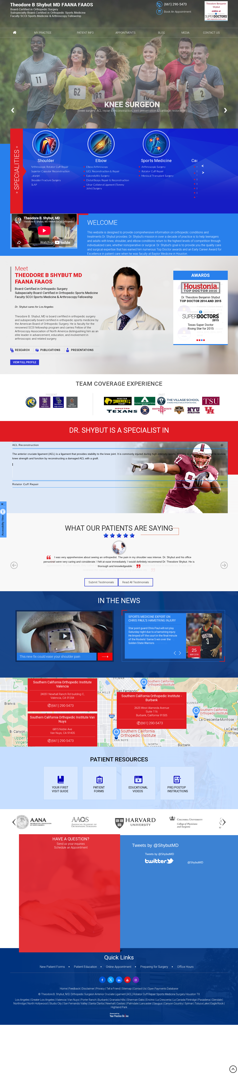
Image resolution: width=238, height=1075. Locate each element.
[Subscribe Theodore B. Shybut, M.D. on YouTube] (127, 979)
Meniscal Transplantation (164, 179)
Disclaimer (88, 988)
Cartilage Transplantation (164, 166)
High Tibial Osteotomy (162, 188)
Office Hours (185, 967)
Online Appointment (118, 967)
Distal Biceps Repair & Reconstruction (61, 180)
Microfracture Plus (160, 183)
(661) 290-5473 (175, 4)
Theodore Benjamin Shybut (216, 5)
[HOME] (14, 32)
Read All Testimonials (135, 582)
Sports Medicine (110, 160)
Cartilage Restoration (165, 160)
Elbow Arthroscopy (50, 166)
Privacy (100, 988)
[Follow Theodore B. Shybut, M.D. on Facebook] (102, 979)
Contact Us (139, 988)
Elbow (54, 160)
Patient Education (85, 967)
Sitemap (126, 988)
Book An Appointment (177, 11)
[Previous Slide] (12, 110)
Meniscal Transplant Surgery (111, 175)
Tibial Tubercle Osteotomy (165, 197)
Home (63, 988)
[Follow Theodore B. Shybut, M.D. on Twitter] (110, 979)
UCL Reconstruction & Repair (56, 171)
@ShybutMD (195, 862)
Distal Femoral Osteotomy (165, 192)
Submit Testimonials (101, 582)
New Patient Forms (52, 967)
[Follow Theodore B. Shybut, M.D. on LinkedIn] (118, 979)
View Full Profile (24, 362)
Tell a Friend (113, 988)
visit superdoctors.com (216, 19)
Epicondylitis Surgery (51, 175)
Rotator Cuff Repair (106, 171)
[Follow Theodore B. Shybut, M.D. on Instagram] (135, 979)
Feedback (74, 988)
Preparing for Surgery (154, 967)
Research (22, 350)
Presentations (82, 350)
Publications (50, 350)
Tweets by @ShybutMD (159, 854)
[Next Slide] (225, 110)
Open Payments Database (163, 988)
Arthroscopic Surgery (107, 166)
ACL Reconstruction (25, 444)
